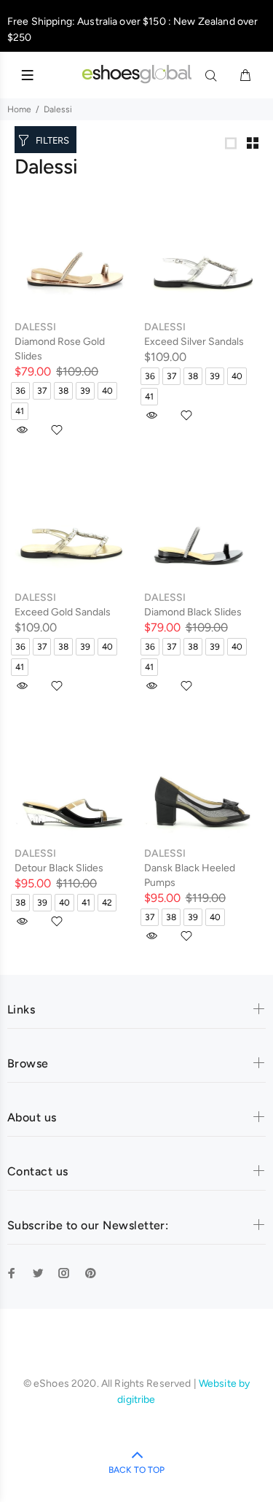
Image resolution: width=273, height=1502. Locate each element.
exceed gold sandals (63, 612)
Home (19, 109)
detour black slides (59, 868)
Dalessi (35, 327)
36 (20, 391)
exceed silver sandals (194, 341)
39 (85, 391)
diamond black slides (193, 612)
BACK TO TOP (136, 1470)
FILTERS (52, 140)
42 (107, 903)
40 (107, 391)
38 (63, 391)
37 (42, 391)
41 (19, 411)
